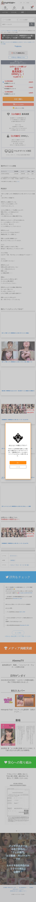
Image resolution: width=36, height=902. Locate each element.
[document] (18, 451)
